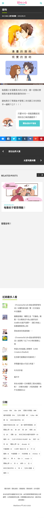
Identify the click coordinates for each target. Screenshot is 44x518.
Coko (34, 415)
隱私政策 (15, 489)
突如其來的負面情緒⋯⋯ (23, 331)
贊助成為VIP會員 (29, 123)
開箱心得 (7, 430)
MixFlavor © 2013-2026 (22, 505)
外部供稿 (26, 454)
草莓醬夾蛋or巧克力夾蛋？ (24, 364)
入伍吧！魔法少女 (21, 449)
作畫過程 (7, 449)
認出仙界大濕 (14, 151)
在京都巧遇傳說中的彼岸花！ (25, 357)
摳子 (36, 439)
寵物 (6, 454)
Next (42, 175)
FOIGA (36, 454)
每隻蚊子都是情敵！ (15, 207)
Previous (38, 175)
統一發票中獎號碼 (28, 425)
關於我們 (7, 489)
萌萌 (32, 430)
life (17, 410)
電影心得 (14, 444)
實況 (6, 458)
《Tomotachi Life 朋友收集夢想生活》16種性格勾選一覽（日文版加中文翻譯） (27, 308)
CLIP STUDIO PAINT (21, 439)
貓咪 (6, 439)
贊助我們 (29, 489)
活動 (13, 434)
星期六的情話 (29, 410)
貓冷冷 (16, 377)
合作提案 (37, 489)
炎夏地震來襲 (29, 160)
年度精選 (15, 454)
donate (25, 444)
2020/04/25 (9, 205)
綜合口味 (19, 494)
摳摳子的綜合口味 (10, 425)
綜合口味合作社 (17, 420)
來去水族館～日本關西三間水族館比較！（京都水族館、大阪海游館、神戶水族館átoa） (27, 386)
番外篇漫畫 (12, 16)
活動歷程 (22, 489)
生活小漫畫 (22, 415)
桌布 (22, 463)
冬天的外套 (18, 370)
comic (6, 16)
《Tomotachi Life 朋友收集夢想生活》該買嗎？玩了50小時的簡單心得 (27, 340)
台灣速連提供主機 (13, 497)
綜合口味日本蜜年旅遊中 (28, 434)
